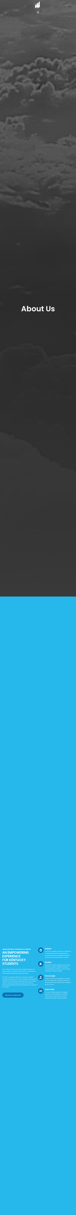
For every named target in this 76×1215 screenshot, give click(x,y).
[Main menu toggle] (38, 12)
